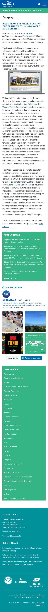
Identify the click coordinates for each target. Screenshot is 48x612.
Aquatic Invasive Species (14, 378)
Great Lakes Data (11, 429)
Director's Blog (10, 395)
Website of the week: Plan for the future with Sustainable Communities (21, 26)
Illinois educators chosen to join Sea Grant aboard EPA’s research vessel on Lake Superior (24, 256)
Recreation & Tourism (13, 464)
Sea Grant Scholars (12, 472)
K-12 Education (10, 447)
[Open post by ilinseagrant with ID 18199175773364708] (12, 343)
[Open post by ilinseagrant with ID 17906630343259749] (35, 321)
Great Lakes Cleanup (13, 425)
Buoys (6, 382)
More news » (10, 278)
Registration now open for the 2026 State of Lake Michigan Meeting (23, 240)
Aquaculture (9, 374)
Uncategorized (10, 489)
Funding (7, 421)
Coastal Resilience (11, 391)
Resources (8, 468)
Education (8, 399)
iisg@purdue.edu (14, 536)
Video (6, 494)
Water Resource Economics (15, 498)
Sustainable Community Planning (17, 481)
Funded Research (11, 417)
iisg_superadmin (27, 33)
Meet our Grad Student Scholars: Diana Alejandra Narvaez (20, 272)
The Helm (8, 485)
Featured (8, 404)
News (6, 451)
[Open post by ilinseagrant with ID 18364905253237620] (12, 321)
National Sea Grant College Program (29, 597)
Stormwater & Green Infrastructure (18, 477)
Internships (8, 438)
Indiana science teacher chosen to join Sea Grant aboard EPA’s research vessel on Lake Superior (23, 248)
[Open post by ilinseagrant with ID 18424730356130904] (35, 343)
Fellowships (9, 408)
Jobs (6, 442)
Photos (7, 455)
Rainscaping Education (19, 185)
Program (7, 459)
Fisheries (8, 412)
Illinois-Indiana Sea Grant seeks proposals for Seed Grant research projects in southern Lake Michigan (23, 264)
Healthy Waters (11, 434)
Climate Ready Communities (16, 387)
